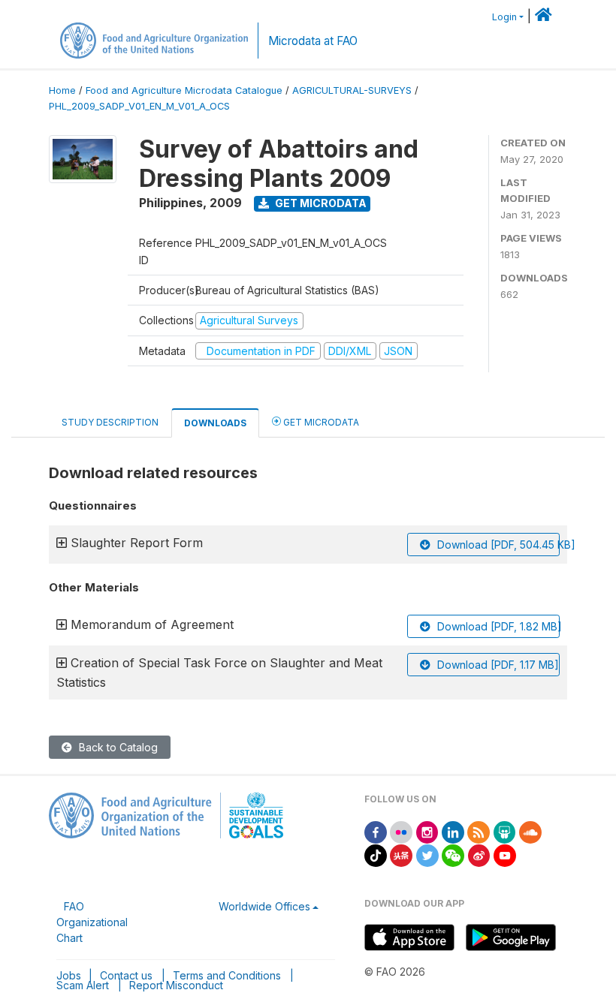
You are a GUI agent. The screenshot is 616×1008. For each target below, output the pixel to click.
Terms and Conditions (227, 975)
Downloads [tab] (215, 423)
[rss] (478, 831)
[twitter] (427, 854)
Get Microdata (320, 203)
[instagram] (427, 831)
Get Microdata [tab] (320, 422)
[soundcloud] (530, 831)
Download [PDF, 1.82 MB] (497, 626)
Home (62, 90)
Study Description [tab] (110, 422)
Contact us (126, 975)
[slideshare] (505, 831)
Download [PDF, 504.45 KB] (497, 544)
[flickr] (401, 831)
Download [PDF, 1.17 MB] (496, 664)
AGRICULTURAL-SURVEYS (352, 90)
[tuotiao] (401, 854)
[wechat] (453, 854)
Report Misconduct (176, 985)
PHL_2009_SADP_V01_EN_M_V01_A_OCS (139, 106)
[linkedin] (453, 831)
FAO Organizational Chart (92, 922)
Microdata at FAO (313, 41)
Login (504, 17)
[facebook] (375, 831)
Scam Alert (82, 985)
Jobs (68, 975)
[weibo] (479, 854)
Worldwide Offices (264, 906)
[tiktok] (375, 854)
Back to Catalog (117, 747)
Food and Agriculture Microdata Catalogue (184, 90)
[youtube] (505, 854)
